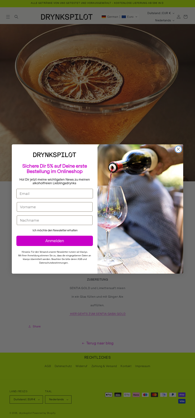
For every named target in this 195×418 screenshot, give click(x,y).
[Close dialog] (178, 149)
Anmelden (54, 241)
